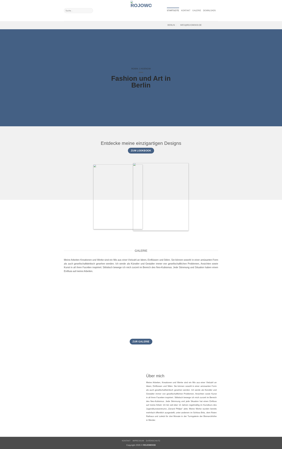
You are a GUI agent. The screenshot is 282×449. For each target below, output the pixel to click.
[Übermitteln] (90, 10)
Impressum (138, 441)
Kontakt (185, 10)
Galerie (196, 10)
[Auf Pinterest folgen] (216, 25)
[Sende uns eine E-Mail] (212, 25)
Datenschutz (153, 441)
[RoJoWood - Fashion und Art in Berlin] (141, 10)
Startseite (173, 10)
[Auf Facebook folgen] (205, 25)
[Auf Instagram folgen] (208, 25)
